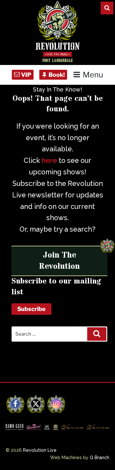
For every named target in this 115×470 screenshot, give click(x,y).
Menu (93, 74)
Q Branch (99, 457)
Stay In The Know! (57, 89)
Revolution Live (40, 450)
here (49, 160)
